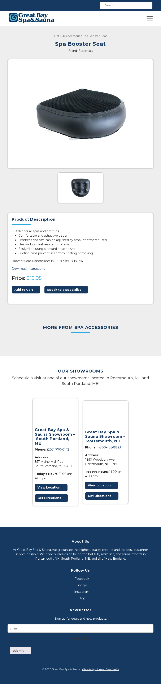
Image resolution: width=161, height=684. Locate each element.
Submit (18, 651)
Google (82, 585)
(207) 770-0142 (58, 449)
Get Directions (49, 498)
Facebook (82, 579)
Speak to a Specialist (64, 290)
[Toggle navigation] (149, 18)
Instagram (81, 592)
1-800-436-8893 (109, 447)
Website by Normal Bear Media (100, 669)
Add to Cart (23, 290)
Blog (81, 598)
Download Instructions (28, 269)
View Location (49, 487)
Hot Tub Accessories (68, 36)
